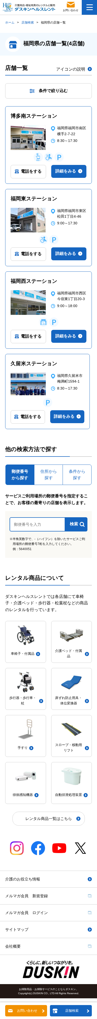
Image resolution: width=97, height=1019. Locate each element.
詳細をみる (65, 171)
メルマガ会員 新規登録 (26, 896)
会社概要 (13, 946)
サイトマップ (16, 929)
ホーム (9, 22)
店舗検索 (27, 22)
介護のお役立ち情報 (22, 879)
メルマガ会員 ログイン (26, 912)
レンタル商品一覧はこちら (48, 818)
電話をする (31, 171)
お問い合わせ (27, 1011)
